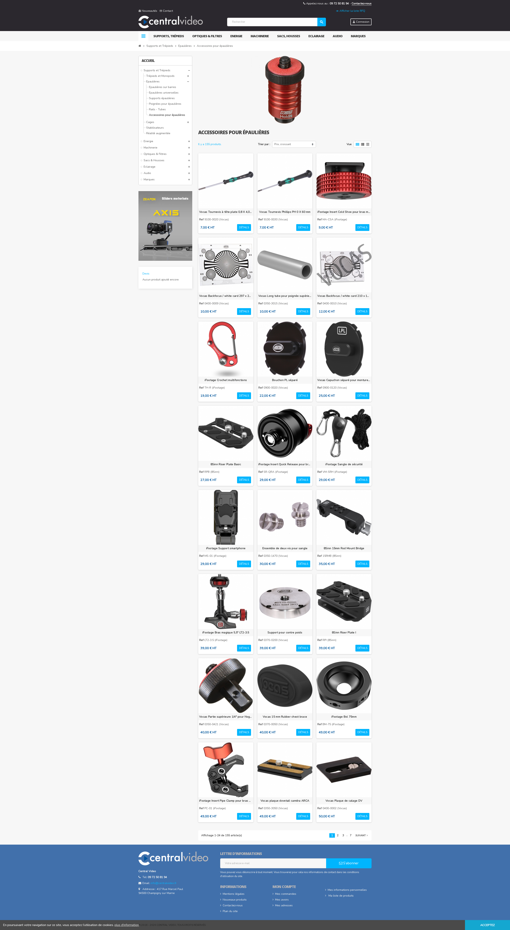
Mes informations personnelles (347, 890)
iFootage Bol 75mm (344, 717)
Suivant (362, 835)
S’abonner (350, 863)
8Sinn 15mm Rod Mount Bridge (344, 548)
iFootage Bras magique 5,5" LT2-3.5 (225, 632)
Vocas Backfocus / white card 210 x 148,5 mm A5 (344, 296)
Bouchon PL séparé (285, 380)
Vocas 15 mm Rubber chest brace (285, 717)
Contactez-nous (362, 3)
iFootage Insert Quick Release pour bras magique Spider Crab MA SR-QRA (285, 464)
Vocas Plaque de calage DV (344, 801)
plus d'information (127, 925)
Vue (349, 144)
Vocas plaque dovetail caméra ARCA (285, 801)
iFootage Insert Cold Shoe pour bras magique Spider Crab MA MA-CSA (344, 212)
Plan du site (230, 911)
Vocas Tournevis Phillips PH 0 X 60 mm (284, 212)
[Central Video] (170, 22)
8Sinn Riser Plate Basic (226, 464)
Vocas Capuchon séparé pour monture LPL (344, 380)
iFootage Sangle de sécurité (344, 464)
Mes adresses (284, 905)
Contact (166, 11)
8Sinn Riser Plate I (344, 632)
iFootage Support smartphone (226, 548)
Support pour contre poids (285, 632)
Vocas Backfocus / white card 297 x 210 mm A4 (225, 296)
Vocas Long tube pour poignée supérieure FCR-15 (285, 296)
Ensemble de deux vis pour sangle (285, 548)
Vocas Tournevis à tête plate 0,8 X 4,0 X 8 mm (225, 212)
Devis (145, 273)
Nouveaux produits (235, 900)
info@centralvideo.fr (164, 883)
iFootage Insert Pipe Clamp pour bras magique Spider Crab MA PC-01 (225, 801)
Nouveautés (147, 11)
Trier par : (264, 144)
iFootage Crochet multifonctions (226, 380)
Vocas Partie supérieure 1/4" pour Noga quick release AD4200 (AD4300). (225, 717)
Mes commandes (285, 894)
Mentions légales (233, 894)
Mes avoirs (282, 900)
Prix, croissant (282, 144)
